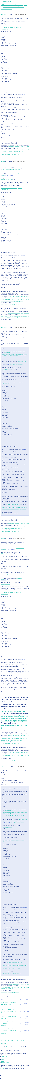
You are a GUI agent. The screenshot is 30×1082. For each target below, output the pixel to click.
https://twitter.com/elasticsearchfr (16, 364)
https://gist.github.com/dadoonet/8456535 (12, 169)
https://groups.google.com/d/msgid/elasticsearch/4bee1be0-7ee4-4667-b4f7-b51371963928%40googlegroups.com (15, 718)
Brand (2, 1061)
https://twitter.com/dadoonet (14, 363)
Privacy (3, 1059)
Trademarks (4, 1056)
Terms (2, 1058)
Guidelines (13, 1040)
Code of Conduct (5, 1062)
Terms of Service (21, 1040)
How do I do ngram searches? (8, 1016)
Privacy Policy (4, 1043)
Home (2, 1040)
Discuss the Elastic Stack (6, 1)
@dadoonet (3, 175)
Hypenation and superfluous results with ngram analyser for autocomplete (8, 1030)
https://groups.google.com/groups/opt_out (10, 154)
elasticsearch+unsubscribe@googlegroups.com (18, 146)
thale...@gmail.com (6, 369)
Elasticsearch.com (20, 173)
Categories (7, 1040)
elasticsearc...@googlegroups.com (13, 504)
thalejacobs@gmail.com (6, 179)
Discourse (8, 1046)
